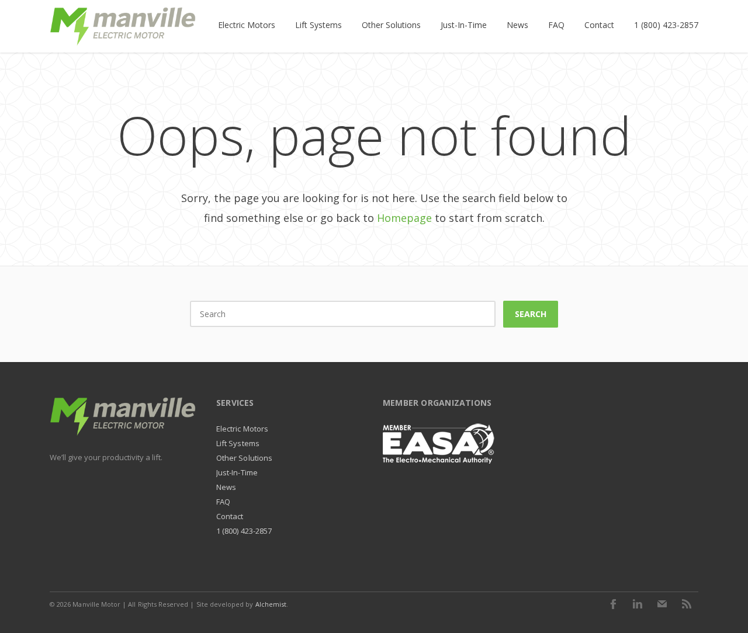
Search (530, 313)
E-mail (662, 603)
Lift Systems (237, 443)
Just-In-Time (237, 472)
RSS (686, 603)
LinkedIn (637, 603)
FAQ (223, 501)
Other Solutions (244, 458)
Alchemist (271, 604)
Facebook (613, 603)
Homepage (404, 218)
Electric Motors (242, 428)
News (226, 487)
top (724, 609)
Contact (229, 516)
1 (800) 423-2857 (244, 531)
